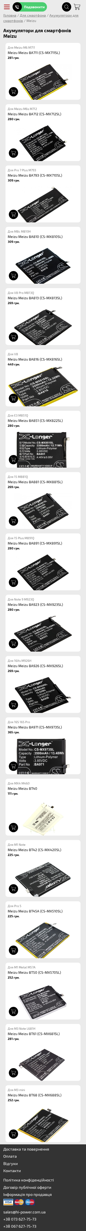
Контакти (12, 1170)
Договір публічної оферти (27, 1187)
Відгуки (10, 1163)
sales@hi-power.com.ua (24, 1211)
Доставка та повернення (26, 1149)
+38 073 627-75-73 (19, 1219)
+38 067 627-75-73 (19, 1226)
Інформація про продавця (27, 1194)
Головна (9, 15)
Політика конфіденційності (28, 1179)
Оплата (10, 1156)
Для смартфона (33, 15)
